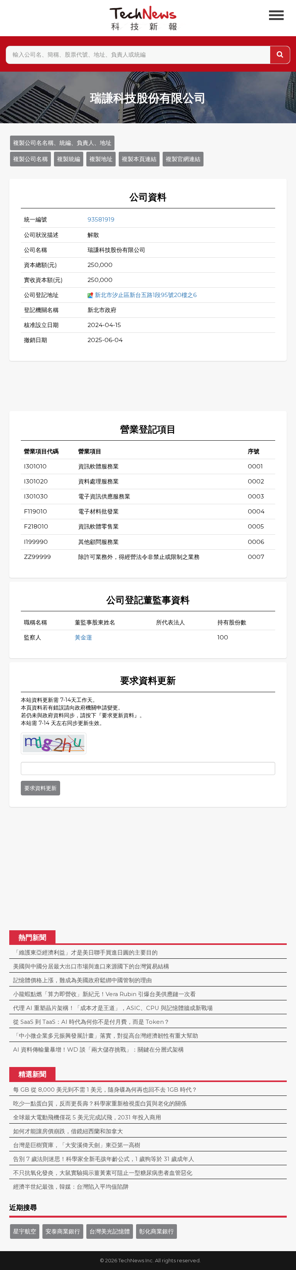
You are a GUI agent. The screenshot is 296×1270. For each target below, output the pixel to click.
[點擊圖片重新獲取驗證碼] (53, 743)
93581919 (100, 219)
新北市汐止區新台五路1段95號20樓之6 (146, 295)
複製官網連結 (183, 159)
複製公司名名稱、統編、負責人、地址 (62, 142)
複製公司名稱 (30, 159)
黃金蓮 (83, 637)
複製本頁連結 (139, 159)
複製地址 (101, 159)
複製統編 (68, 159)
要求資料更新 (40, 788)
